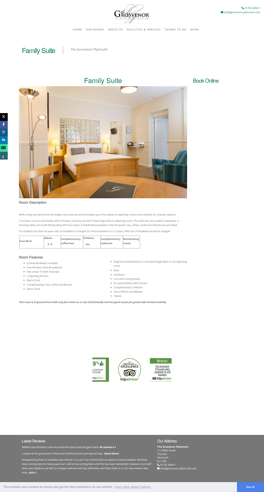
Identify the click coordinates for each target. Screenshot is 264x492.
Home (77, 29)
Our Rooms (95, 29)
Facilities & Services (144, 29)
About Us (115, 29)
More (194, 29)
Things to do (176, 29)
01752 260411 (168, 464)
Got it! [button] (250, 487)
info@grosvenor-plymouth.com (178, 468)
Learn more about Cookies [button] (132, 487)
